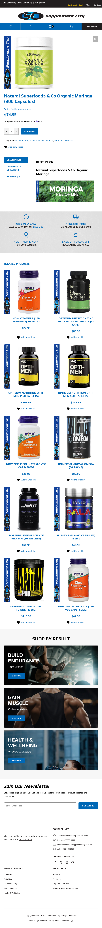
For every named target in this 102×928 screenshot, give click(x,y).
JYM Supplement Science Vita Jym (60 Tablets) (26, 537)
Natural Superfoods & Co (41, 140)
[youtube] (72, 862)
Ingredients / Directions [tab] (14, 168)
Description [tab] (14, 160)
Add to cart (30, 131)
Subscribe (88, 805)
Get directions (25, 839)
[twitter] (61, 862)
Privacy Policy (53, 920)
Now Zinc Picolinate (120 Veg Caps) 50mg (76, 608)
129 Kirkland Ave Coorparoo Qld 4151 (72, 835)
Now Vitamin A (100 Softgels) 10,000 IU (26, 320)
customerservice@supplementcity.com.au (74, 844)
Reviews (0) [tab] (13, 176)
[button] (95, 39)
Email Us (38, 227)
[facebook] (55, 862)
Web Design (34, 920)
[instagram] (67, 862)
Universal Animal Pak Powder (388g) (26, 608)
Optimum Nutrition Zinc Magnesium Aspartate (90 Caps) (76, 321)
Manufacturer (22, 140)
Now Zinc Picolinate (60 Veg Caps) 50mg (26, 465)
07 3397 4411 (69, 840)
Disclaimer (65, 920)
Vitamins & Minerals (64, 140)
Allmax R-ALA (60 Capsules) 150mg (75, 537)
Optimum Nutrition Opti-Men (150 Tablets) (26, 394)
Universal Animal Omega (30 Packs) (76, 465)
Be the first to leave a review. (18, 109)
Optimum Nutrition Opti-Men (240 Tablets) (76, 394)
